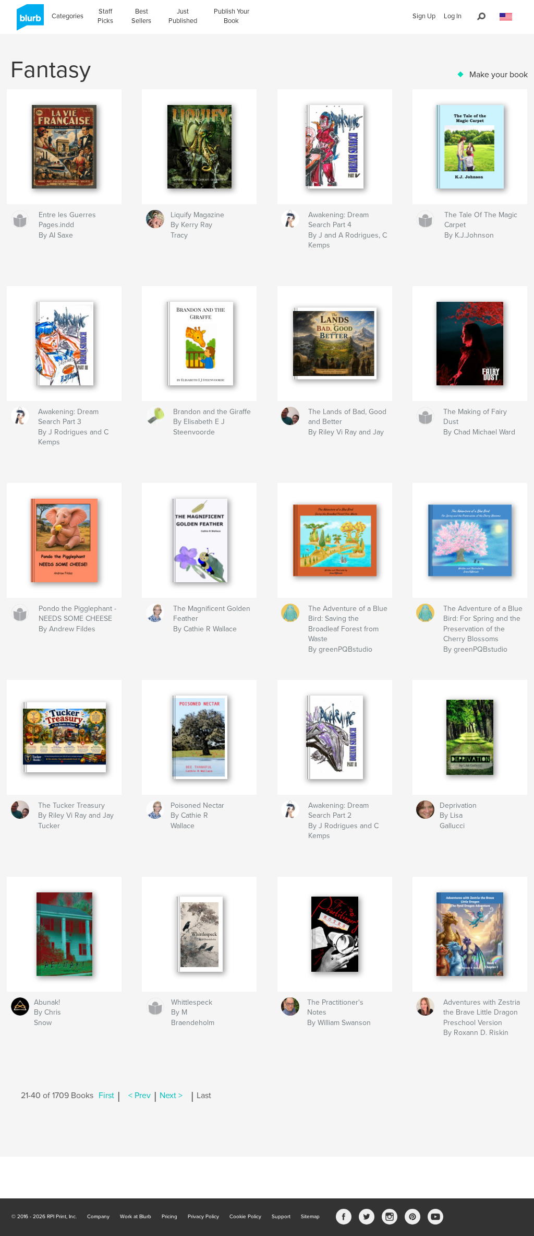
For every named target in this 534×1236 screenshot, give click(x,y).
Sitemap (310, 1217)
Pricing (169, 1217)
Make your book (498, 74)
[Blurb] (28, 21)
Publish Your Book (231, 16)
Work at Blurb (135, 1217)
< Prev (139, 1095)
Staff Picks (105, 16)
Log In (453, 16)
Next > (171, 1095)
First (106, 1095)
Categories (67, 16)
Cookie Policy (245, 1217)
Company (98, 1217)
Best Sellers (141, 16)
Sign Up (423, 16)
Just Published (182, 16)
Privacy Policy (203, 1217)
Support (281, 1217)
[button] (506, 16)
